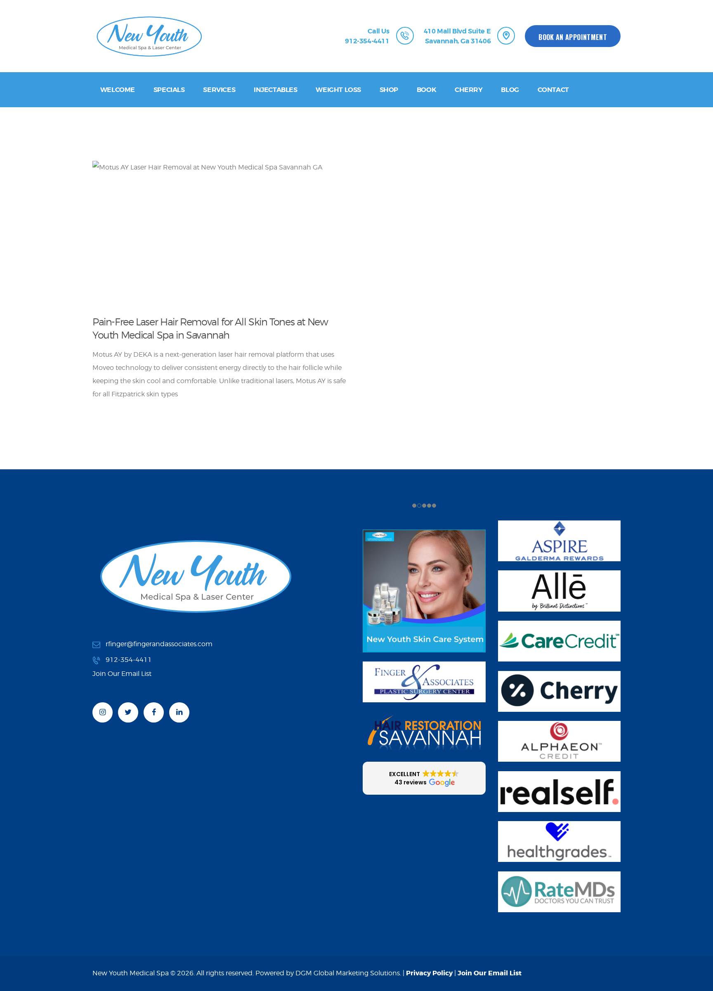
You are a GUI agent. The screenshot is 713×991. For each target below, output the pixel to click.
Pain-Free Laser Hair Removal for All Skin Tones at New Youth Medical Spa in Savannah (210, 328)
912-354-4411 (129, 660)
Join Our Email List (490, 973)
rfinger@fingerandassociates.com (159, 644)
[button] (424, 778)
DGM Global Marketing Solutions (347, 973)
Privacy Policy (429, 973)
